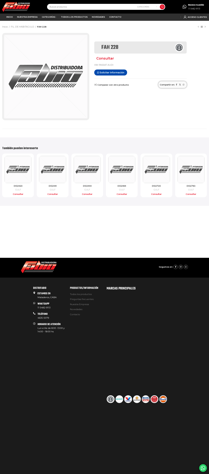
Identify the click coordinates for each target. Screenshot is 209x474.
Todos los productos (81, 294)
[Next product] (205, 27)
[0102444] (87, 169)
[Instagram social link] (181, 267)
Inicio (5, 26)
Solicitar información (111, 72)
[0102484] (121, 169)
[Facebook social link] (176, 85)
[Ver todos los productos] (201, 27)
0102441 (53, 186)
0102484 (121, 186)
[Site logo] (16, 6)
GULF (18, 189)
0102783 (191, 186)
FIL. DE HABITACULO (22, 26)
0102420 (18, 186)
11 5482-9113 (194, 8)
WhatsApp (43, 304)
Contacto (75, 314)
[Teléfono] (34, 313)
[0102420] (18, 169)
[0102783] (191, 169)
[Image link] (39, 266)
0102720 (156, 186)
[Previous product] (198, 27)
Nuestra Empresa (79, 304)
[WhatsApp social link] (183, 85)
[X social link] (180, 85)
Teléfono (43, 314)
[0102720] (156, 169)
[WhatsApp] (34, 303)
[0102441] (52, 169)
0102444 (87, 186)
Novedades (76, 309)
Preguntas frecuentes (82, 299)
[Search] (162, 6)
